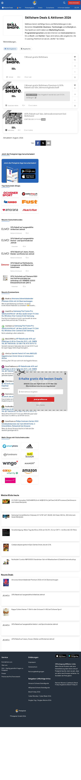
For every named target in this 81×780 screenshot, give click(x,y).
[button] (40, 378)
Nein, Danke (40, 405)
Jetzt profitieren (40, 399)
